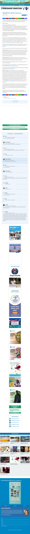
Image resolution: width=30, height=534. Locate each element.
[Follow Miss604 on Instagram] (21, 5)
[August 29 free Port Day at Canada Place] (15, 233)
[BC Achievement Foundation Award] (15, 336)
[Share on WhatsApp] (19, 18)
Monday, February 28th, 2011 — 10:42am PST (21, 172)
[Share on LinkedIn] (10, 18)
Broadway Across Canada (9, 98)
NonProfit (1, 5)
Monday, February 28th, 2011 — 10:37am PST (21, 166)
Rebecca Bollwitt (5, 14)
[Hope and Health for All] (15, 272)
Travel (6, 5)
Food (4, 5)
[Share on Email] (13, 18)
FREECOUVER (15, 3)
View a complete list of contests (14, 412)
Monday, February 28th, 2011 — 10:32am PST (21, 160)
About (11, 5)
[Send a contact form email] (25, 5)
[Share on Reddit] (16, 18)
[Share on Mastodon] (25, 18)
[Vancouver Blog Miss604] (15, 1)
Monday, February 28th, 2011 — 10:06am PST (21, 149)
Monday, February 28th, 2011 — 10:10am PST (21, 155)
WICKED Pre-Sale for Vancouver (12, 13)
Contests (15, 505)
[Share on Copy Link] (22, 18)
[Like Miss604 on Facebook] (23, 5)
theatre (15, 98)
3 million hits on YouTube (9, 80)
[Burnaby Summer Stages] (15, 382)
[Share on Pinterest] (7, 18)
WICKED (15, 37)
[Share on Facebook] (3, 18)
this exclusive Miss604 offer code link (12, 67)
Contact (13, 5)
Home (2, 518)
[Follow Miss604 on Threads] (22, 5)
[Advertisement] (15, 115)
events (13, 98)
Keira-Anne (15, 70)
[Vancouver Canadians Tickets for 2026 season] (15, 8)
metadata (15, 96)
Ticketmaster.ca (14, 64)
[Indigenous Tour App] (15, 283)
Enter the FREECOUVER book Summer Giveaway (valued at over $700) (14, 127)
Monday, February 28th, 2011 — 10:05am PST (21, 137)
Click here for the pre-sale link (7, 44)
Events (8, 5)
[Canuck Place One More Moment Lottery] (15, 305)
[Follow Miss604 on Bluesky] (20, 5)
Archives (24, 505)
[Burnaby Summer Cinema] (15, 323)
